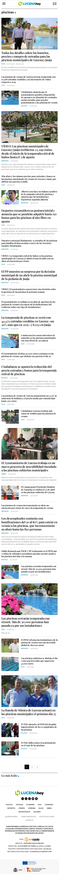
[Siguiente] (37, 767)
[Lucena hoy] (29, 795)
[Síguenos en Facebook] (22, 798)
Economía (30, 805)
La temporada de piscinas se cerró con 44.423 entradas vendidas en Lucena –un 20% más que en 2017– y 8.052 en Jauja (27, 321)
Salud (41, 808)
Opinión (22, 808)
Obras (49, 808)
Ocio (39, 805)
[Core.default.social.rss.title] (36, 798)
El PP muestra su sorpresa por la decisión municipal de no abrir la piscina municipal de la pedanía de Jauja (29, 275)
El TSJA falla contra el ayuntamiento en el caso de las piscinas (38, 744)
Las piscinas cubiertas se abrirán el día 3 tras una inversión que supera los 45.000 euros (39, 661)
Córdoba (31, 808)
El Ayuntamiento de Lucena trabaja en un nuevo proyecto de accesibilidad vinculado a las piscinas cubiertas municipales (28, 466)
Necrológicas (24, 812)
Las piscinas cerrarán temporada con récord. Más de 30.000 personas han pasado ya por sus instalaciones (38, 569)
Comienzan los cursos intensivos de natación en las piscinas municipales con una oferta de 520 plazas (38, 338)
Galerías (37, 812)
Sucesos (19, 805)
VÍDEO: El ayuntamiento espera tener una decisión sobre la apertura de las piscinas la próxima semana (28, 290)
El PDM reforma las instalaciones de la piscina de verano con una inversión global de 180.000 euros (39, 642)
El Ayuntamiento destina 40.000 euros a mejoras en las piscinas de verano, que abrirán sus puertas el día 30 (27, 355)
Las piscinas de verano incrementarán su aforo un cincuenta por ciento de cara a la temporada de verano (27, 506)
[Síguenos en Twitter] (26, 798)
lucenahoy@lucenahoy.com (41, 851)
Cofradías (49, 805)
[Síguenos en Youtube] (33, 798)
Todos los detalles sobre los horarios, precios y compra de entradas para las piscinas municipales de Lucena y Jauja (26, 56)
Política (9, 805)
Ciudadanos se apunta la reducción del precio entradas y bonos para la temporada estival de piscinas (28, 370)
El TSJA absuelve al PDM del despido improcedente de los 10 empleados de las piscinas (39, 727)
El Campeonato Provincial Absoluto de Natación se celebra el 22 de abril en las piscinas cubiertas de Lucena (38, 489)
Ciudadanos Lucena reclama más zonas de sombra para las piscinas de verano (38, 413)
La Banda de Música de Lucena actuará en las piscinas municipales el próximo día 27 (28, 712)
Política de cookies (46, 816)
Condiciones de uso (28, 816)
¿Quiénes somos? (11, 816)
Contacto (29, 820)
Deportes (11, 808)
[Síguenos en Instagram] (29, 798)
